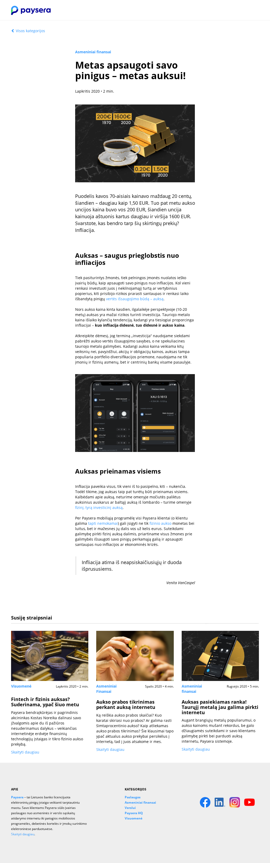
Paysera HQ (134, 813)
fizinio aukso (160, 523)
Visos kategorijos (30, 30)
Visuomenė (21, 686)
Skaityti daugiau (25, 752)
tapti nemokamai (103, 523)
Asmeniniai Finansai (106, 689)
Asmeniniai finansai (93, 51)
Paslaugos (133, 797)
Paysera (17, 797)
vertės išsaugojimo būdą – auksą (134, 298)
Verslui (130, 807)
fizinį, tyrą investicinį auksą (99, 507)
